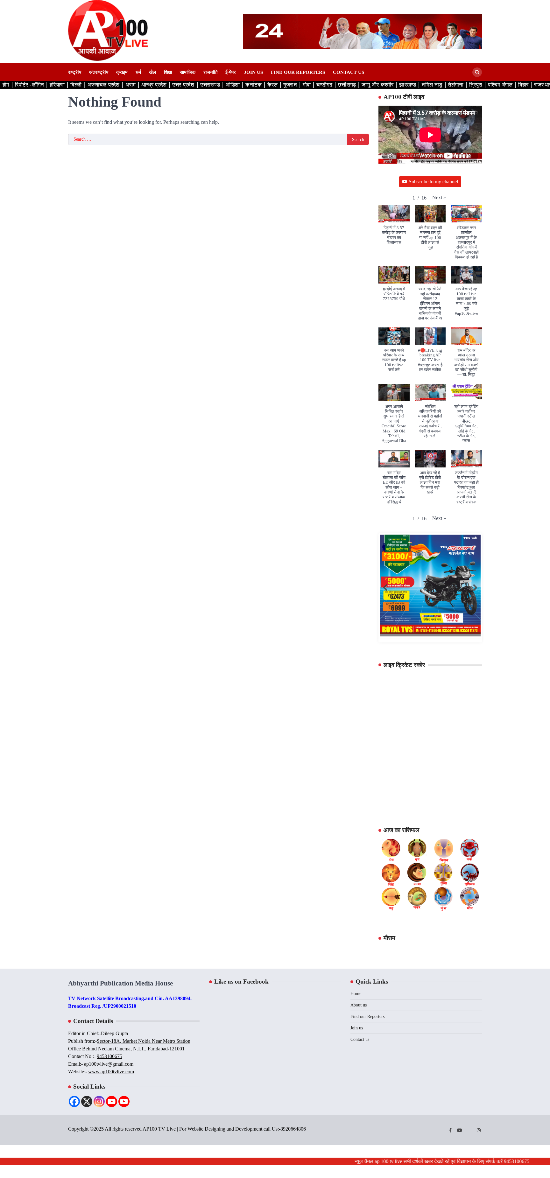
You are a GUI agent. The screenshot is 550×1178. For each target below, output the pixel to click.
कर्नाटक (253, 85)
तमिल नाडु (432, 85)
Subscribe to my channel (433, 181)
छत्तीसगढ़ (347, 85)
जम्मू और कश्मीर (377, 85)
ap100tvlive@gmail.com (108, 1064)
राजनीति (210, 72)
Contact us (348, 72)
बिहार (523, 85)
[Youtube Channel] (124, 1101)
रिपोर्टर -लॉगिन (29, 85)
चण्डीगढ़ (324, 85)
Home (355, 993)
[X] (86, 1101)
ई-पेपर (230, 72)
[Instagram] (99, 1101)
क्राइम (122, 72)
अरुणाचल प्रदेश (104, 85)
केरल (272, 85)
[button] (439, 197)
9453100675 (109, 1056)
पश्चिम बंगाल (500, 85)
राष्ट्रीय (74, 72)
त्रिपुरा (475, 85)
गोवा (307, 85)
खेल (152, 72)
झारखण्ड (407, 85)
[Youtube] (111, 1101)
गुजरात (290, 85)
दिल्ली (76, 85)
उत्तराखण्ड (210, 85)
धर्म (138, 72)
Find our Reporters (298, 72)
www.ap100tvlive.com (111, 1071)
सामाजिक (187, 72)
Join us (253, 72)
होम (6, 85)
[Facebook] (74, 1101)
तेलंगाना (456, 85)
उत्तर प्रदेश (183, 85)
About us (358, 1005)
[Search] (477, 72)
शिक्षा (168, 72)
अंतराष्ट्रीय (98, 72)
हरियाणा (57, 85)
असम (130, 85)
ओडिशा (233, 85)
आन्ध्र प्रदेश (153, 85)
